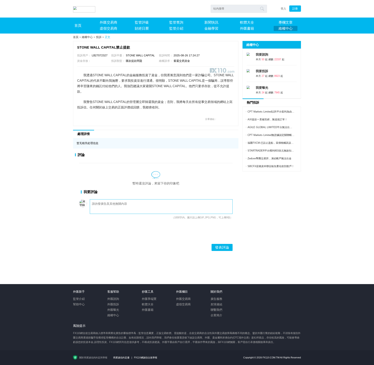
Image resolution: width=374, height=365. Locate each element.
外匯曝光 (113, 309)
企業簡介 (216, 315)
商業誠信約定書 (121, 357)
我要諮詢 (262, 54)
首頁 (77, 25)
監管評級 (142, 22)
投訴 (98, 37)
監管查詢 (176, 22)
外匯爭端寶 (149, 298)
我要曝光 (262, 87)
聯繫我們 (216, 309)
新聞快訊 (211, 22)
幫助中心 (79, 304)
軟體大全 (247, 22)
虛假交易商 (108, 28)
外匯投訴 (113, 304)
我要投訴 (262, 71)
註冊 (295, 8)
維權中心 (286, 28)
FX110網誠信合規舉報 (145, 357)
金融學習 (211, 28)
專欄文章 (286, 22)
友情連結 (216, 304)
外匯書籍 (247, 28)
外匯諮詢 (113, 298)
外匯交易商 (108, 22)
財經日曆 (142, 28)
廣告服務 (216, 298)
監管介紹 (176, 28)
